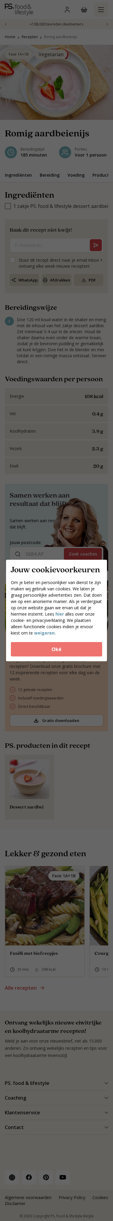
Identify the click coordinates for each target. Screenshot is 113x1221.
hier (59, 614)
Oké (56, 649)
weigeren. (45, 633)
